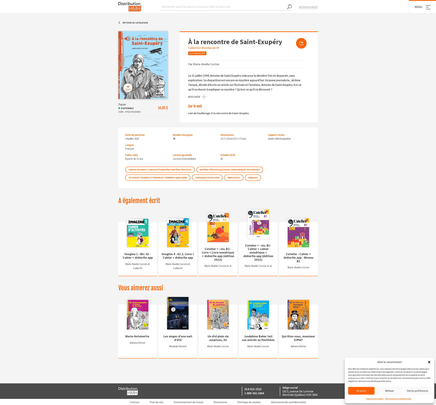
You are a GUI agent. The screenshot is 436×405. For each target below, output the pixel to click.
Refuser (389, 390)
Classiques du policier (207, 177)
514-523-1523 (252, 389)
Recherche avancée (308, 7)
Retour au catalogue (135, 22)
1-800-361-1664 (254, 393)
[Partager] (301, 43)
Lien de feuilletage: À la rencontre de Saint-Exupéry (218, 113)
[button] (429, 362)
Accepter (361, 390)
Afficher (194, 96)
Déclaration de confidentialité (398, 398)
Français (253, 177)
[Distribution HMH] (129, 6)
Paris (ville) (234, 177)
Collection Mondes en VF (203, 48)
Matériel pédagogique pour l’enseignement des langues (230, 169)
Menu (419, 7)
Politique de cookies (374, 398)
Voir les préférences (417, 390)
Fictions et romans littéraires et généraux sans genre (158, 177)
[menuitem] (301, 43)
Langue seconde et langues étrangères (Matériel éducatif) (160, 169)
